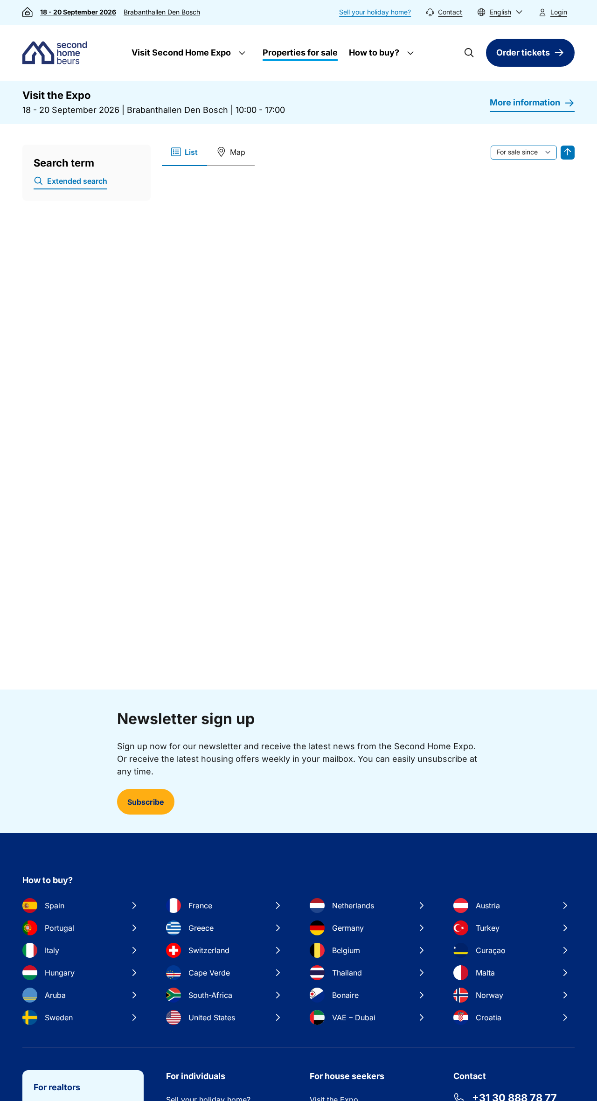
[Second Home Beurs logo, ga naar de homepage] (56, 52)
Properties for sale (300, 52)
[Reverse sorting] (568, 153)
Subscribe (145, 802)
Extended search (77, 181)
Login (558, 12)
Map (237, 152)
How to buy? (373, 52)
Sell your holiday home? (375, 12)
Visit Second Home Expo (180, 52)
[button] (500, 12)
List (191, 152)
